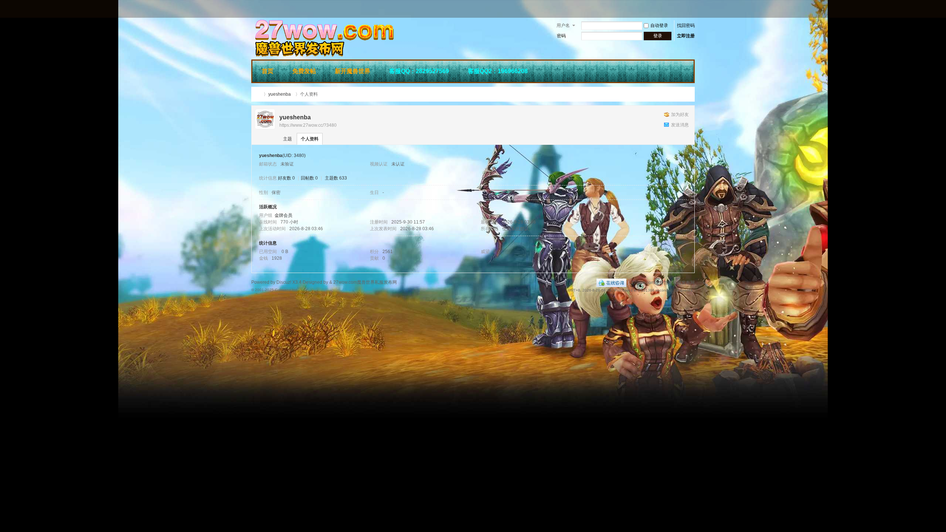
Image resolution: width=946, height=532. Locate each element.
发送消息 (680, 124)
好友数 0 (286, 178)
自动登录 (659, 25)
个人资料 (310, 138)
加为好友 (680, 114)
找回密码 (686, 25)
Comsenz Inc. (286, 290)
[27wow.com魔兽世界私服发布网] (362, 55)
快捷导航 (684, 70)
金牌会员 (283, 215)
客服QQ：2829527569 (419, 71)
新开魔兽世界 (352, 71)
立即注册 (686, 35)
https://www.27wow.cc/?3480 (308, 125)
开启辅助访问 (693, 9)
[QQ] (611, 282)
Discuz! (283, 282)
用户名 (563, 25)
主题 (287, 138)
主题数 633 (336, 178)
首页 (267, 71)
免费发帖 (304, 71)
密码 (561, 35)
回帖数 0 (309, 178)
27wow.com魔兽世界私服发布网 (258, 94)
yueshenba (279, 94)
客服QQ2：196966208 (498, 71)
